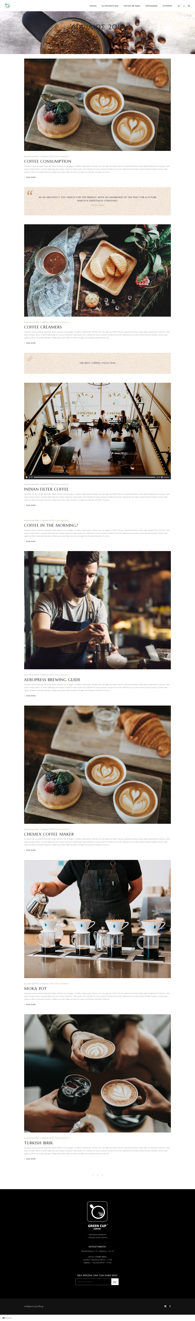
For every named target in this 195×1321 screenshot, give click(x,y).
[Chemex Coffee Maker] (97, 765)
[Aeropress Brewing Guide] (97, 610)
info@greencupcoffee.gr (34, 1306)
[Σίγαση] (161, 477)
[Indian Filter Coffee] (97, 429)
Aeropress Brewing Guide (52, 679)
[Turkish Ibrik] (97, 1073)
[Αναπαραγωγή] (27, 477)
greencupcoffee (32, 156)
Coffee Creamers (43, 327)
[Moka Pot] (97, 919)
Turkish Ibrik (38, 1143)
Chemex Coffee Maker (49, 834)
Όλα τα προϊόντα (62, 156)
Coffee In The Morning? (51, 525)
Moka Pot (35, 988)
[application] (97, 477)
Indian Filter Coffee (46, 489)
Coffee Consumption (47, 161)
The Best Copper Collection (97, 363)
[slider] (166, 477)
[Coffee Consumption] (97, 105)
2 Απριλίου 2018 (47, 156)
